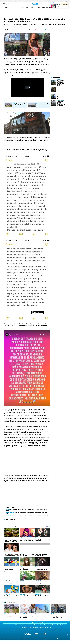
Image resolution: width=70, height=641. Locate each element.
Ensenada (31, 624)
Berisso (27, 624)
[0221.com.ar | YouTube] (64, 1)
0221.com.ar (6, 15)
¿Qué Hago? (48, 7)
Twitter (37, 622)
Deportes (36, 624)
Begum (55, 624)
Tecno (58, 624)
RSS (45, 627)
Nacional (23, 624)
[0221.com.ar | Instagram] (58, 1)
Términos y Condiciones (23, 627)
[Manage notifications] (67, 634)
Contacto (49, 627)
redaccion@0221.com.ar (39, 630)
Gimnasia (43, 7)
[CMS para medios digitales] (62, 638)
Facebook (35, 622)
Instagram (32, 622)
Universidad (32, 7)
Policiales (27, 7)
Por (6, 29)
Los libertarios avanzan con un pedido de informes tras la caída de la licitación (27, 515)
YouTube (40, 622)
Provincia (19, 624)
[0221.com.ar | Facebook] (60, 1)
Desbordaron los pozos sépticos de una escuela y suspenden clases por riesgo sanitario (26, 513)
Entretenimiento (63, 624)
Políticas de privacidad (33, 627)
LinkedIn (42, 622)
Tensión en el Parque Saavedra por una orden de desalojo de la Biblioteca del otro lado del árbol (26, 510)
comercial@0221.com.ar (48, 630)
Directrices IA (41, 627)
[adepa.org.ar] (27, 634)
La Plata (22, 7)
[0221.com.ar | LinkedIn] (66, 1)
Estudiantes (38, 7)
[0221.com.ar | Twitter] (62, 1)
